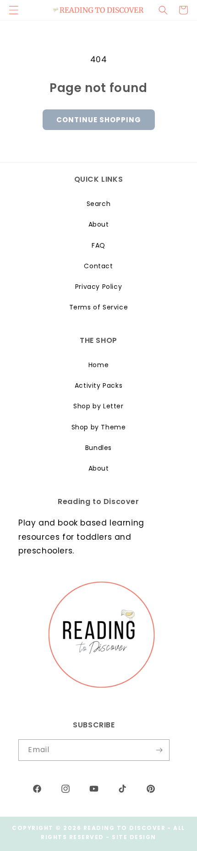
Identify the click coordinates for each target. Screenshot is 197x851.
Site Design (134, 837)
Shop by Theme (98, 427)
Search (99, 203)
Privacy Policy (98, 286)
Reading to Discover (124, 828)
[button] (163, 10)
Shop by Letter (98, 406)
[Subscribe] (159, 750)
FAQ (98, 245)
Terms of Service (98, 307)
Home (98, 364)
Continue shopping (98, 120)
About (98, 224)
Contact (98, 266)
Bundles (98, 447)
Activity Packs (98, 385)
